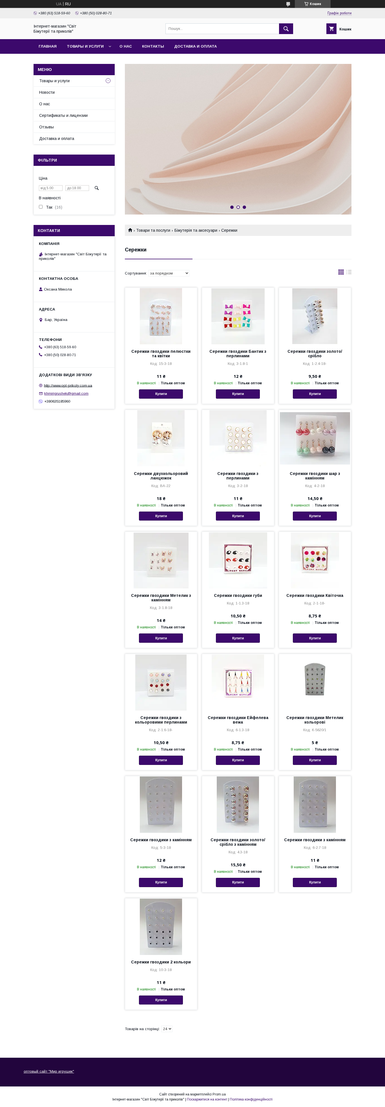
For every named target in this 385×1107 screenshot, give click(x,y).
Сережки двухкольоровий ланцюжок (161, 475)
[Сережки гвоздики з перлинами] (238, 438)
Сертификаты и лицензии (63, 115)
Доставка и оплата (195, 46)
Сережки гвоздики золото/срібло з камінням (238, 842)
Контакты (153, 46)
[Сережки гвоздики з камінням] (161, 804)
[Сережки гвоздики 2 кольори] (161, 926)
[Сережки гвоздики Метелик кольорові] (315, 682)
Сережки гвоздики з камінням (161, 840)
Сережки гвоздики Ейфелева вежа (238, 719)
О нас (126, 46)
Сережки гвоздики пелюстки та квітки (161, 353)
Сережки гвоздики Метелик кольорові (314, 719)
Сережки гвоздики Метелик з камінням (161, 597)
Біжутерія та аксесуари (195, 230)
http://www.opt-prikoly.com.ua (68, 385)
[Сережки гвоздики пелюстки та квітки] (161, 316)
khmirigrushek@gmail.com (66, 393)
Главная (48, 46)
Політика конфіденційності (251, 1099)
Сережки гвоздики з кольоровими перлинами (161, 719)
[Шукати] (286, 28)
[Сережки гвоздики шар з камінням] (315, 438)
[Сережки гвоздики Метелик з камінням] (161, 560)
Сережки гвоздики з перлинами (237, 475)
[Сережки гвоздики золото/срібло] (315, 316)
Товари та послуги (153, 230)
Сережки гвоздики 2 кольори (161, 962)
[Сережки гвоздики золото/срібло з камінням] (238, 804)
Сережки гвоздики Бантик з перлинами (237, 353)
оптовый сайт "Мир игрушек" (49, 1071)
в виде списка (348, 273)
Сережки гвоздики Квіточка (314, 595)
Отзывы (46, 127)
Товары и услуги (85, 46)
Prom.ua (219, 1094)
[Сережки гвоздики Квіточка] (315, 560)
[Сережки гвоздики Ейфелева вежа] (238, 682)
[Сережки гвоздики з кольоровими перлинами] (161, 682)
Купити (161, 394)
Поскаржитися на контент (207, 1099)
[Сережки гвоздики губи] (238, 560)
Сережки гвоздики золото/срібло (314, 353)
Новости (47, 92)
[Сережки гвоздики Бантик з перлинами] (238, 316)
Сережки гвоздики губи (238, 595)
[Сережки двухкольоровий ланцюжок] (161, 438)
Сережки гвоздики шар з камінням (315, 475)
